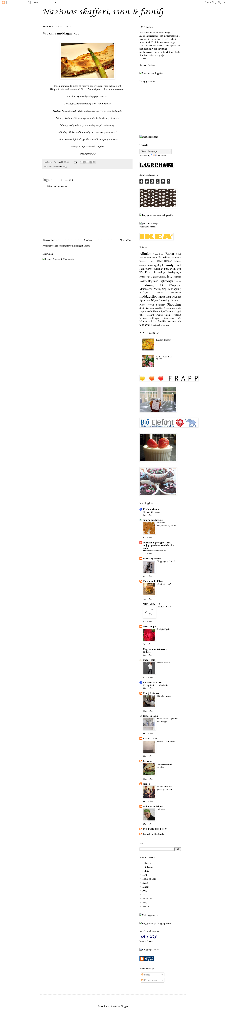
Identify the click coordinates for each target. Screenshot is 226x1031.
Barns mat (148, 761)
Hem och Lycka (150, 716)
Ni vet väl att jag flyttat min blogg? (167, 720)
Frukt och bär (145, 276)
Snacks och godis (172, 308)
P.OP (144, 890)
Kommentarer (150, 980)
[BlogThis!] (84, 162)
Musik (168, 296)
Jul (161, 285)
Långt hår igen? (164, 583)
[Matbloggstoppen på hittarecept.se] (148, 915)
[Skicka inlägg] (75, 162)
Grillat (161, 276)
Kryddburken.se (151, 509)
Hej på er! (161, 809)
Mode (161, 296)
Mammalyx (145, 289)
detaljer (177, 260)
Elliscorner (147, 863)
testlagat (176, 311)
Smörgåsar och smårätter (151, 308)
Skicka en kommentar (57, 185)
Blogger (124, 1006)
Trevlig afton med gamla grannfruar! (165, 788)
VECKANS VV (164, 606)
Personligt (164, 300)
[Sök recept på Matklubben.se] (151, 73)
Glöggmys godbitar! (166, 561)
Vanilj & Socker (151, 693)
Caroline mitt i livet (153, 581)
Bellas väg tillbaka (152, 558)
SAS (144, 894)
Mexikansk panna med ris (154, 550)
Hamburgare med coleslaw (164, 765)
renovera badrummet (166, 741)
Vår (179, 318)
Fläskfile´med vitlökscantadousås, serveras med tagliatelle (92, 110)
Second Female (163, 662)
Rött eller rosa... (164, 695)
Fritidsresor (147, 867)
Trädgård (149, 314)
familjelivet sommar (151, 268)
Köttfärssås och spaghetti (92, 146)
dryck (160, 265)
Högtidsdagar (165, 281)
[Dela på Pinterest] (93, 162)
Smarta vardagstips (152, 520)
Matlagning (160, 289)
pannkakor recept (147, 226)
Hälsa (145, 281)
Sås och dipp (159, 311)
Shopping (174, 304)
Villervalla (147, 898)
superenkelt (145, 311)
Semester (160, 304)
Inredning (146, 284)
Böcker (158, 261)
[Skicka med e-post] (81, 162)
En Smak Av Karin (152, 682)
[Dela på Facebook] (90, 162)
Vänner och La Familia (152, 321)
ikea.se (145, 906)
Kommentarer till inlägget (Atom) (74, 245)
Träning (159, 314)
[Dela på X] (87, 162)
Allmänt (145, 253)
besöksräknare (146, 941)
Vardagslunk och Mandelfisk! (156, 685)
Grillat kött (70, 118)
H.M (144, 874)
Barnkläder (164, 257)
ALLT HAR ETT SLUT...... (164, 358)
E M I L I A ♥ (150, 738)
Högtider (153, 281)
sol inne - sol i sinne (152, 806)
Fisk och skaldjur (155, 272)
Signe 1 (146, 783)
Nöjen (154, 300)
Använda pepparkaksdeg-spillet (167, 524)
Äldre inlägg (125, 240)
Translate (162, 155)
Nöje (148, 300)
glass (155, 276)
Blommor (176, 257)
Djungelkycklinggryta (88, 96)
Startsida (88, 240)
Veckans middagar (60, 166)
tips (141, 314)
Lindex (145, 886)
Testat (168, 311)
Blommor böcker (146, 261)
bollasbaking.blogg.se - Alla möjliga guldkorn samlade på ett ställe (159, 545)
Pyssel (142, 304)
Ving (144, 902)
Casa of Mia (149, 659)
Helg (168, 276)
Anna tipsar (158, 253)
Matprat (160, 292)
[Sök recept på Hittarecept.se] (148, 136)
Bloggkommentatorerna (155, 649)
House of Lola (149, 878)
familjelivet (172, 264)
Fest (166, 268)
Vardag (177, 314)
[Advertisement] (87, 213)
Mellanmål (176, 292)
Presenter (176, 300)
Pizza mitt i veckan (151, 511)
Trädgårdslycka (163, 629)
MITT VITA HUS (151, 604)
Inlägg (146, 974)
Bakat (169, 253)
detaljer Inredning (148, 265)
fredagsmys (174, 272)
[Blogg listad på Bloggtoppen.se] (155, 923)
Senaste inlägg (50, 240)
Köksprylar (175, 285)
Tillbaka (147, 651)
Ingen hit (177, 281)
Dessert (168, 261)
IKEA (145, 882)
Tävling (168, 314)
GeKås (145, 871)
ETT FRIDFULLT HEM (155, 829)
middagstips (148, 296)
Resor (151, 304)
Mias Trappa (149, 626)
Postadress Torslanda (153, 834)
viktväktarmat (168, 318)
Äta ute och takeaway (160, 325)
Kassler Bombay (163, 339)
